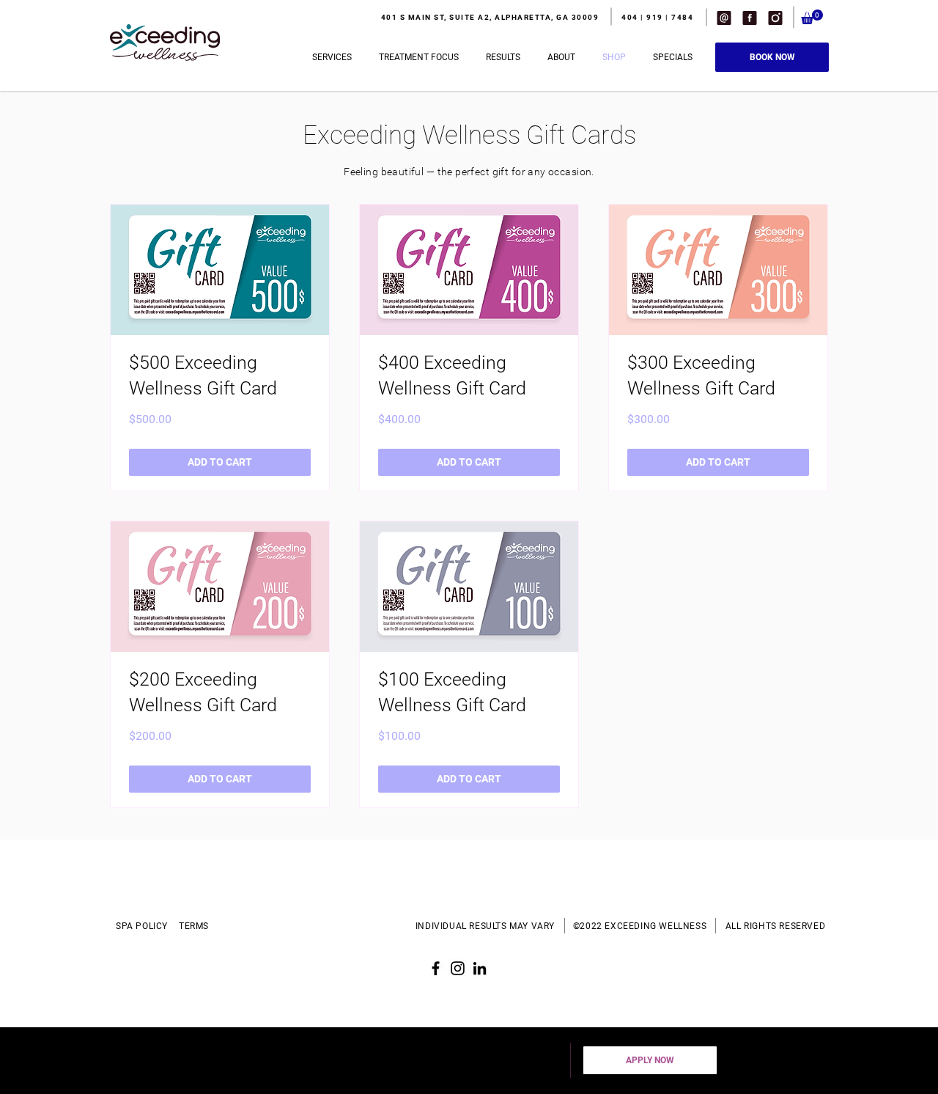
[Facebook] (435, 968)
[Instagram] (457, 968)
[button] (724, 18)
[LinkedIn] (479, 968)
